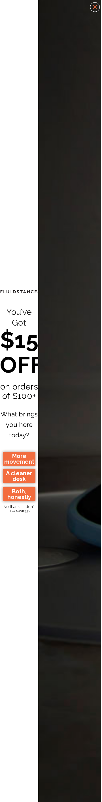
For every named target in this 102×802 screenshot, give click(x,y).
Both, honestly (19, 494)
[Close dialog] (95, 7)
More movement (19, 459)
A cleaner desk (19, 476)
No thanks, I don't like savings (19, 508)
